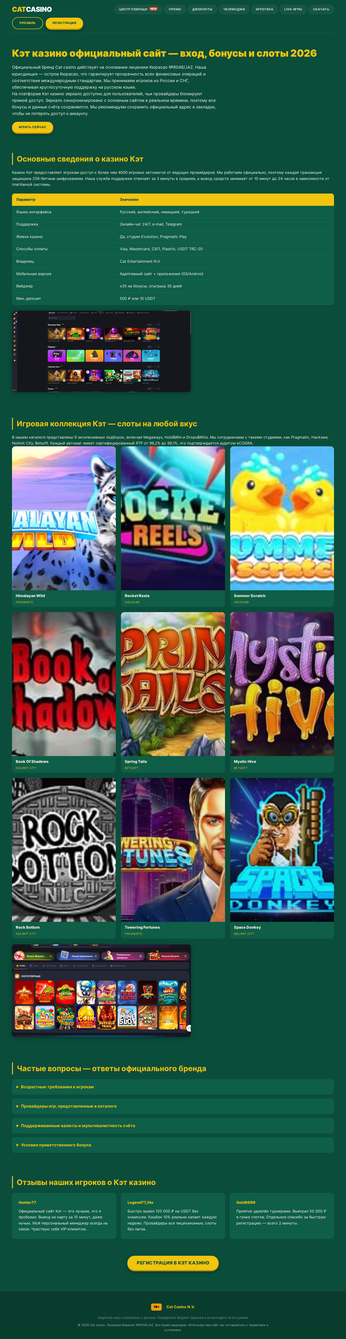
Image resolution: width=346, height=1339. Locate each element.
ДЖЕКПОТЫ (202, 9)
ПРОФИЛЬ (27, 23)
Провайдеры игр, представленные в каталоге (69, 1106)
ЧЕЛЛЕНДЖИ (234, 9)
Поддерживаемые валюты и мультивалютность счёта (78, 1125)
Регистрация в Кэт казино (173, 1263)
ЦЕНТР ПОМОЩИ (137, 9)
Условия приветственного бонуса (56, 1144)
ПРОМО (175, 9)
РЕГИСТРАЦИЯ (64, 23)
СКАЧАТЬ (321, 9)
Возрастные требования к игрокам (57, 1086)
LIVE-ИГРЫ (293, 9)
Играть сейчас (32, 127)
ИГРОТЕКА (264, 9)
